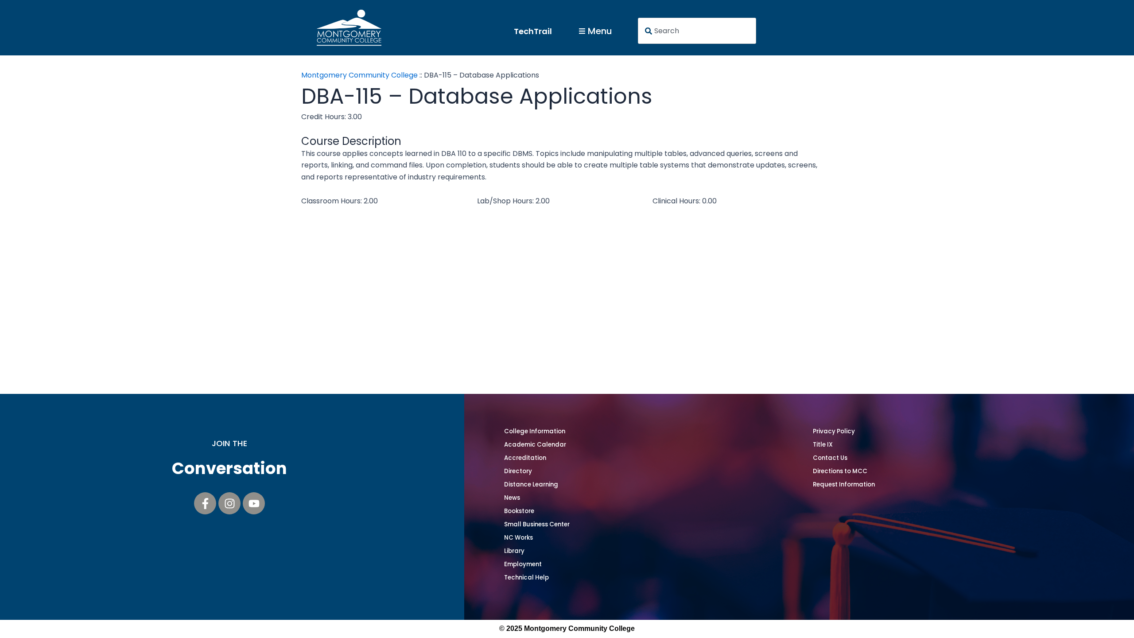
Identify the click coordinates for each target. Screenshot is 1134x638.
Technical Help (526, 577)
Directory (518, 471)
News (512, 498)
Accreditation (525, 458)
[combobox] (697, 31)
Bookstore (519, 511)
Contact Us (830, 458)
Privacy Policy (834, 431)
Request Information (844, 484)
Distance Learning (531, 484)
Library (514, 551)
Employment (523, 564)
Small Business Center (537, 524)
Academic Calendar (535, 444)
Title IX (823, 444)
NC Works (518, 537)
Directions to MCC (840, 471)
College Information (534, 431)
